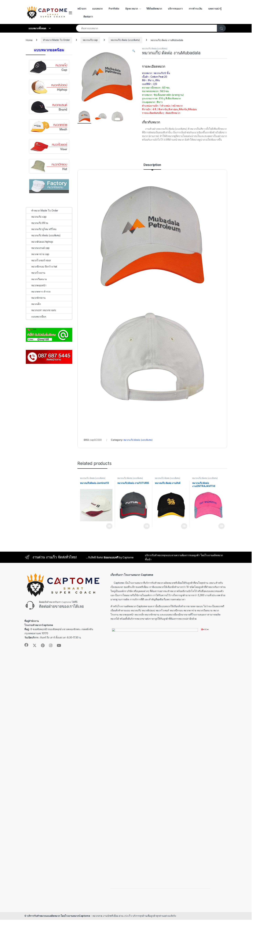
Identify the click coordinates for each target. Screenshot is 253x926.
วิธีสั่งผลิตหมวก (154, 8)
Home (29, 39)
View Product (108, 526)
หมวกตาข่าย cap (40, 254)
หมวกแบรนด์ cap (40, 247)
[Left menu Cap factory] (49, 186)
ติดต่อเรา (88, 16)
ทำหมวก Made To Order (56, 39)
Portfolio (114, 8)
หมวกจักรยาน (38, 297)
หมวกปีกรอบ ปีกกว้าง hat (44, 266)
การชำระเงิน (195, 8)
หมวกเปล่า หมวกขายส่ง (43, 310)
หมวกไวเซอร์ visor (41, 260)
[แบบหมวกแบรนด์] (49, 107)
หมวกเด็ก (36, 303)
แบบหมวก (97, 8)
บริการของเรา (175, 8)
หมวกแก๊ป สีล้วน (39, 222)
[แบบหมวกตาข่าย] (49, 126)
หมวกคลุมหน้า (38, 285)
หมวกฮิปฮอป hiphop (42, 241)
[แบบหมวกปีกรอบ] (49, 166)
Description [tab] (152, 165)
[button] (133, 51)
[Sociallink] (26, 645)
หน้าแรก (81, 8)
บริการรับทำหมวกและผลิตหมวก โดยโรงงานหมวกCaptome (58, 915)
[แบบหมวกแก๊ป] (49, 67)
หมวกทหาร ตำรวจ (40, 291)
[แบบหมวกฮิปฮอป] (49, 87)
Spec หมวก (131, 8)
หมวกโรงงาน (38, 272)
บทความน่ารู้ (215, 8)
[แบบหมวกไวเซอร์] (49, 146)
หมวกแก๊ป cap (90, 39)
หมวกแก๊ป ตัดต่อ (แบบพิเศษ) (125, 39)
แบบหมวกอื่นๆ (38, 316)
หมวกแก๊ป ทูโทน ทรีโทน (43, 229)
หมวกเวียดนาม (39, 279)
